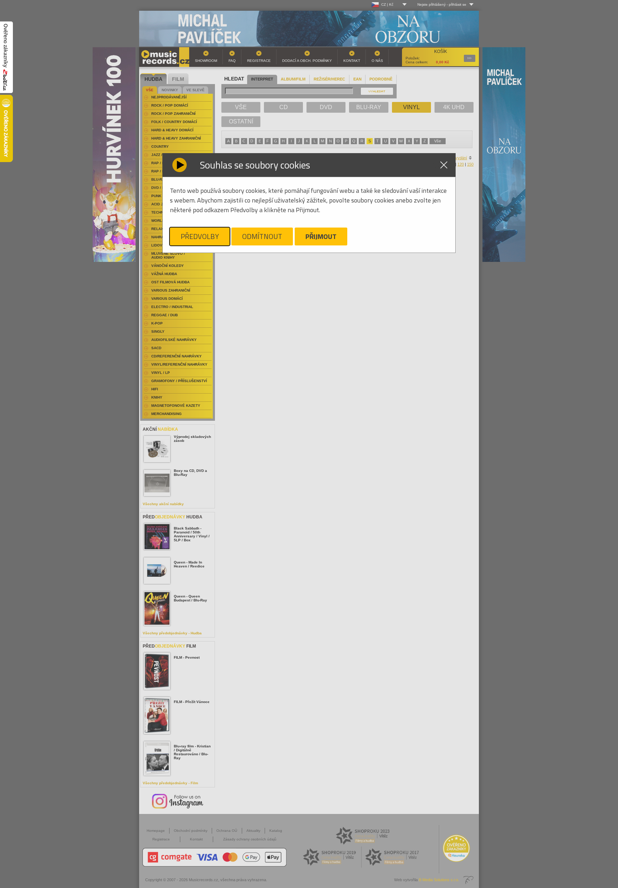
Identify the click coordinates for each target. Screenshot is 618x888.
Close (444, 165)
